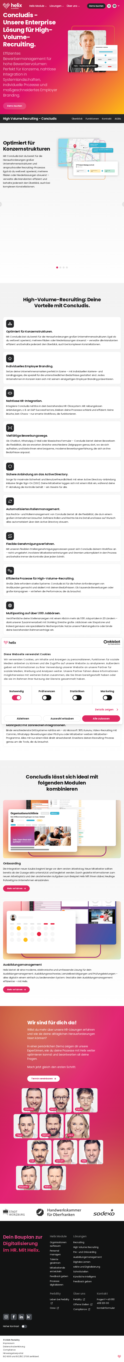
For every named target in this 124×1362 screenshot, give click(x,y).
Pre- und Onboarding (84, 1252)
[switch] (46, 697)
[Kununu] (29, 1317)
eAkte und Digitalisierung (86, 1266)
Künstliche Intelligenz (84, 1276)
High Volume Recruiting (85, 1247)
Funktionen (92, 118)
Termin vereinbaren (42, 1078)
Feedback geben (59, 1276)
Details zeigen (104, 709)
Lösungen (56, 6)
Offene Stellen (81, 1304)
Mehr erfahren (15, 888)
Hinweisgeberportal (13, 1353)
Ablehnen (23, 718)
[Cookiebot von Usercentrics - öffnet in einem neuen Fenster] (106, 642)
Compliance (80, 1309)
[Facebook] (14, 1317)
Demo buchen (96, 5)
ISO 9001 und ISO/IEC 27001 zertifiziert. (21, 1356)
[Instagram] (6, 1317)
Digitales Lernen (81, 1262)
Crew (53, 1308)
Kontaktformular (106, 1308)
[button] (57, 267)
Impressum (9, 1343)
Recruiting (78, 1242)
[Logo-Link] (12, 6)
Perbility (77, 1299)
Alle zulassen (101, 718)
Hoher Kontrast (11, 1326)
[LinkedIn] (21, 1317)
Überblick (77, 118)
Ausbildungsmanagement (87, 1257)
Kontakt (107, 118)
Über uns (72, 6)
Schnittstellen (80, 1271)
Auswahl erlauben (62, 718)
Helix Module (36, 6)
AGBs (118, 118)
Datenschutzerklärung (14, 1346)
